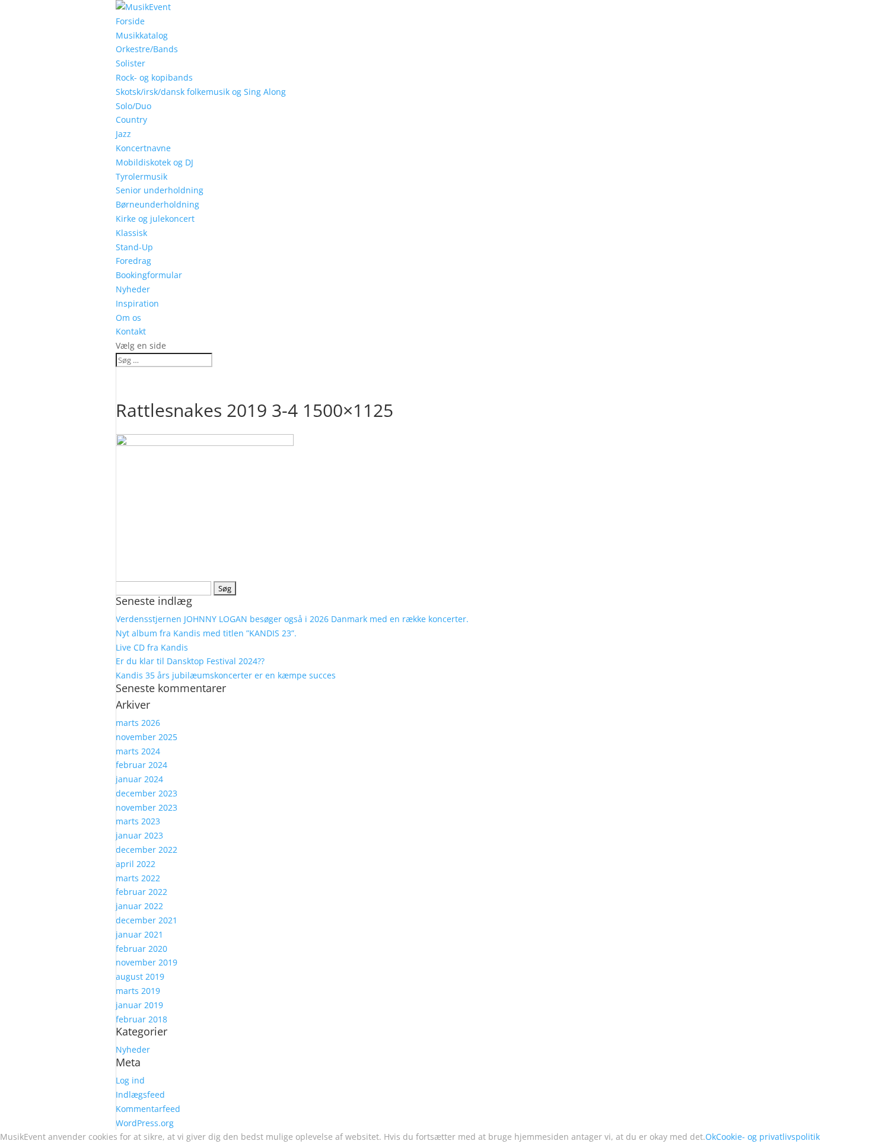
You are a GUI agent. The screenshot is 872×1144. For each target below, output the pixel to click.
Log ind (130, 1080)
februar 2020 (141, 948)
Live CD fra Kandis (152, 647)
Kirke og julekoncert (155, 218)
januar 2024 (139, 779)
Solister (130, 63)
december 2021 (146, 920)
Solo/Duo (133, 105)
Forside (130, 21)
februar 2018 (141, 1019)
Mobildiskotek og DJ (154, 162)
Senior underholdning (159, 190)
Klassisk (131, 232)
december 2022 (146, 849)
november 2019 (146, 962)
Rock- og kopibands (154, 77)
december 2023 (146, 793)
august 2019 (140, 976)
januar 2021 (139, 934)
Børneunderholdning (157, 204)
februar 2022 (141, 891)
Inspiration (137, 303)
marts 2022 (138, 878)
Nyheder (133, 289)
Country (131, 119)
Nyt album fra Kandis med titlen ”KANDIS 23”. (206, 633)
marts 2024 (138, 751)
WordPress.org (145, 1123)
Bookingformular (149, 275)
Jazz (123, 133)
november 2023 (146, 807)
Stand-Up (134, 247)
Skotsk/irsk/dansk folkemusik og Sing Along (201, 91)
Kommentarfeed (148, 1108)
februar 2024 (141, 764)
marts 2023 (138, 821)
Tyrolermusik (141, 176)
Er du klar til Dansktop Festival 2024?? (190, 661)
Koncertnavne (143, 148)
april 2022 (135, 863)
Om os (128, 317)
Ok (710, 1136)
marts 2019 (138, 990)
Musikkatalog (142, 35)
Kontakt (131, 331)
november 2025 (146, 737)
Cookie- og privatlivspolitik (768, 1136)
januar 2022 (139, 906)
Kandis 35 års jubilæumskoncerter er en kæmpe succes (226, 675)
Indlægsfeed (140, 1094)
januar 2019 (139, 1005)
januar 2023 (139, 835)
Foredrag (133, 260)
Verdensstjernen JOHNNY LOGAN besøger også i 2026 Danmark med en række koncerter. (292, 618)
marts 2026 (138, 722)
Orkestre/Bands (147, 49)
